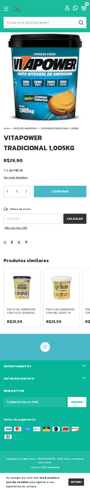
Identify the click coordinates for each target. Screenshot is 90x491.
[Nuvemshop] (45, 468)
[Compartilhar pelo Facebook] (12, 242)
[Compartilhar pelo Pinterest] (26, 242)
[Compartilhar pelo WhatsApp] (5, 242)
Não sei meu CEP (16, 228)
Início (7, 128)
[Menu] (7, 8)
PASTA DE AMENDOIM (25, 128)
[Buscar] (81, 22)
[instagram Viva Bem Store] (45, 347)
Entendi (76, 482)
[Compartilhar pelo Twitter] (19, 242)
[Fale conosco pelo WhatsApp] (75, 9)
